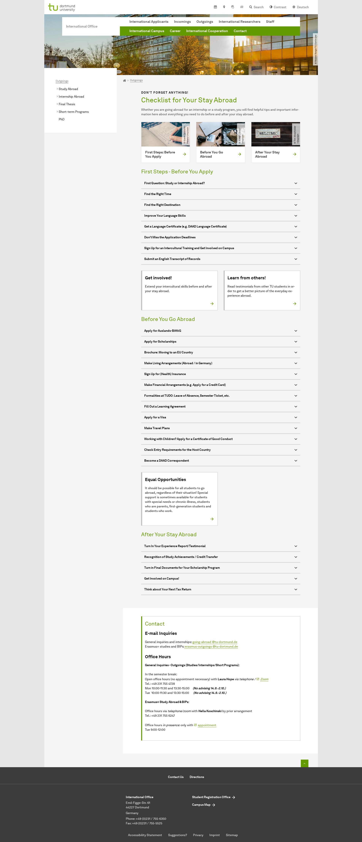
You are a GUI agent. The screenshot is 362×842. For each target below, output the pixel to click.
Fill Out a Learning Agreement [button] (164, 406)
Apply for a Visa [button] (155, 417)
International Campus (146, 31)
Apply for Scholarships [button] (160, 341)
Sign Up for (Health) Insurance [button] (165, 374)
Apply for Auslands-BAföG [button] (162, 331)
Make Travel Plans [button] (157, 428)
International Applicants (148, 22)
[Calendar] (215, 7)
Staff (270, 22)
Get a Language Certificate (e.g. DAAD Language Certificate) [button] (185, 226)
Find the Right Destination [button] (162, 205)
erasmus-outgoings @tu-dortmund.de (211, 646)
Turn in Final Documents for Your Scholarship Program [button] (182, 567)
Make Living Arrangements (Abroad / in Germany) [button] (178, 363)
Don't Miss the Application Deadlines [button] (170, 237)
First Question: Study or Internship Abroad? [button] (174, 183)
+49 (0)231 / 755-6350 (151, 819)
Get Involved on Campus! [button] (161, 578)
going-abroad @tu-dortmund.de (214, 642)
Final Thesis (67, 104)
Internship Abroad (71, 96)
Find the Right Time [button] (157, 194)
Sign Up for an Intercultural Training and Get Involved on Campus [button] (189, 248)
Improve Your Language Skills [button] (165, 215)
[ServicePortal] (232, 7)
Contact (240, 31)
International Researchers (239, 22)
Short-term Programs (74, 112)
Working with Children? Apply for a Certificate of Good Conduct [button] (188, 439)
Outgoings (204, 22)
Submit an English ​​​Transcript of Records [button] (172, 259)
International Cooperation (207, 31)
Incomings (182, 22)
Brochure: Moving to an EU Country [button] (168, 352)
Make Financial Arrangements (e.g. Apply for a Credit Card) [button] (185, 385)
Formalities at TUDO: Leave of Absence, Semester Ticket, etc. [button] (187, 395)
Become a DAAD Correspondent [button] (166, 460)
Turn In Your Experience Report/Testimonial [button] (175, 546)
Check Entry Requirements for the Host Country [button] (177, 450)
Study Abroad (68, 89)
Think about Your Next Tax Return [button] (167, 589)
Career (175, 31)
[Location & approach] (224, 7)
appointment (207, 725)
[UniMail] (241, 7)
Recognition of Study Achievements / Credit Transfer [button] (181, 557)
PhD (61, 119)
